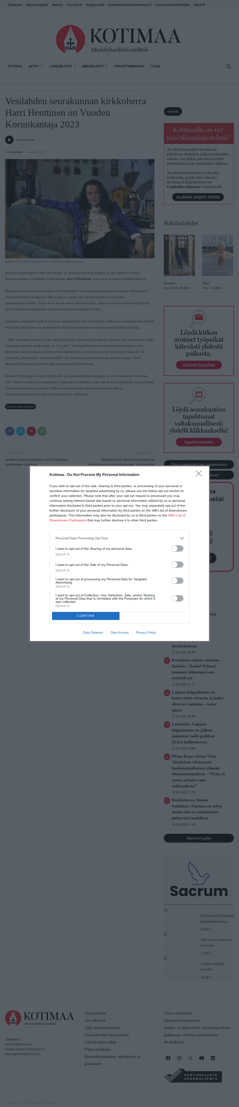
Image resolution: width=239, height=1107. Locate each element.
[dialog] (119, 553)
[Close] (200, 475)
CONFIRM (86, 616)
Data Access (119, 632)
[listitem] (119, 538)
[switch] (177, 548)
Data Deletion (93, 632)
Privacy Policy (146, 632)
